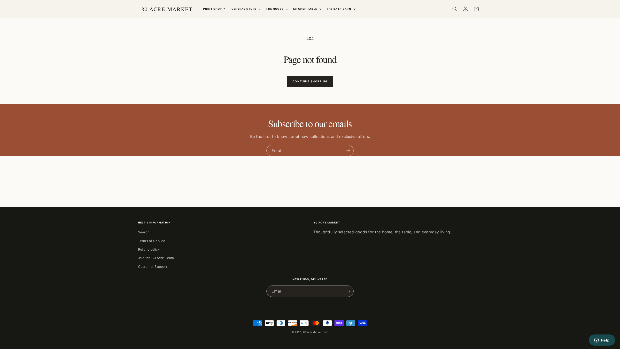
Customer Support (152, 267)
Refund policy (149, 249)
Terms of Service (151, 241)
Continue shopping (310, 81)
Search (143, 232)
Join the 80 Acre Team (156, 258)
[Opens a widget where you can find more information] (602, 340)
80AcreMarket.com (315, 332)
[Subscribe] (348, 150)
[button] (246, 9)
